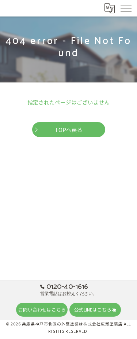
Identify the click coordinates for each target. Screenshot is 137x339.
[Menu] (125, 8)
